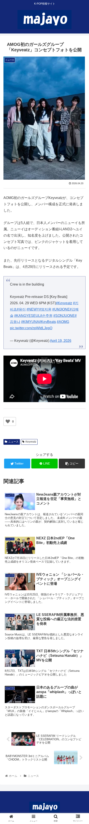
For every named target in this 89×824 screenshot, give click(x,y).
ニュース (13, 441)
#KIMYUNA (30, 322)
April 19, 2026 (60, 341)
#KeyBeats (47, 322)
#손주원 (46, 316)
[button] (80, 532)
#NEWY (33, 309)
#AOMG (63, 322)
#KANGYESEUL (27, 316)
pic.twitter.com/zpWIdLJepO (31, 328)
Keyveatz (30, 441)
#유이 (21, 309)
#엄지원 (45, 309)
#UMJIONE (61, 309)
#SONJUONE (64, 316)
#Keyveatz (64, 303)
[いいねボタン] (8, 421)
